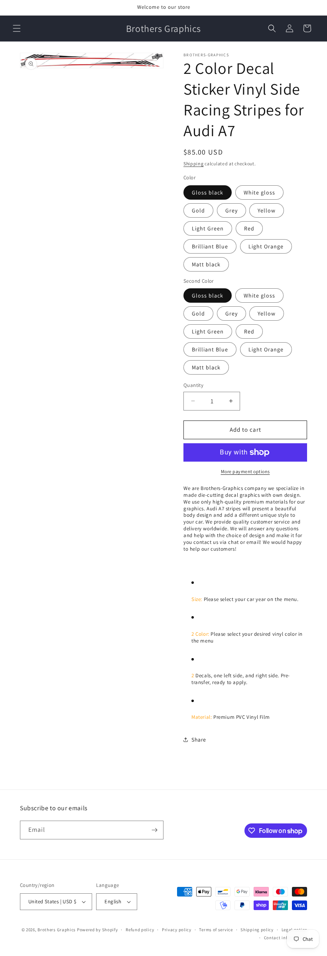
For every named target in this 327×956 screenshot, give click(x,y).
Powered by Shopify (97, 929)
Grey (231, 210)
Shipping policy (257, 929)
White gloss (259, 192)
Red (249, 228)
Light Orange (266, 246)
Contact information (285, 937)
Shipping (193, 164)
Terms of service (215, 929)
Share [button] (198, 739)
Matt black (206, 264)
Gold (198, 210)
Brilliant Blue (210, 246)
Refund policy (140, 929)
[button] (17, 28)
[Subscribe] (154, 830)
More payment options (245, 471)
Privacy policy (176, 929)
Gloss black (207, 192)
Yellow (267, 210)
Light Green (208, 228)
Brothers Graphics (56, 929)
